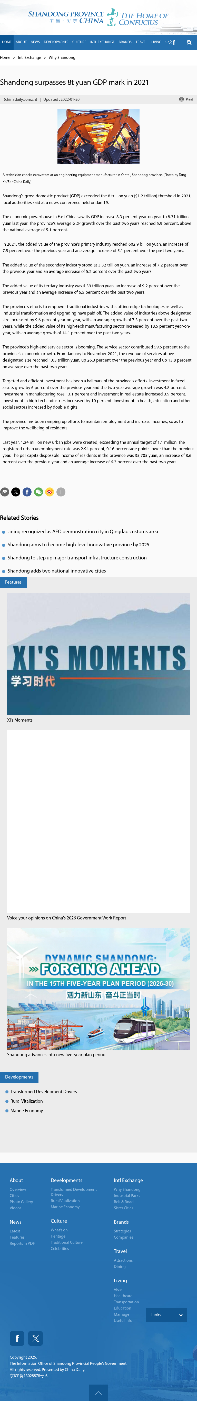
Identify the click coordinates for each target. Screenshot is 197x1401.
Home (5, 58)
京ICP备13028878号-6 (28, 1376)
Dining (120, 1267)
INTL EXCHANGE (102, 42)
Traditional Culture (67, 1243)
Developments (19, 1077)
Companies (123, 1238)
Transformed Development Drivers (44, 1092)
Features (13, 582)
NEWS (35, 42)
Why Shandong (62, 58)
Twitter (35, 1338)
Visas (118, 1290)
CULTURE (79, 42)
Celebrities (60, 1249)
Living (120, 1281)
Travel (120, 1251)
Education (122, 1308)
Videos (15, 1208)
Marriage (121, 1315)
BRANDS (125, 42)
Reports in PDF (22, 1244)
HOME (7, 42)
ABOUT (21, 42)
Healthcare (123, 1296)
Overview (18, 1190)
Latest (15, 1231)
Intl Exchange (29, 58)
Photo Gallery (21, 1202)
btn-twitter (189, 42)
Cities (14, 1196)
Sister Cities (123, 1208)
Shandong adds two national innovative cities (57, 571)
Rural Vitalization (27, 1101)
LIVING (156, 42)
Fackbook (17, 1338)
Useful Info (123, 1321)
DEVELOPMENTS (56, 42)
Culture (59, 1221)
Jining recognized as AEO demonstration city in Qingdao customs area (83, 531)
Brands (121, 1222)
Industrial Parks (127, 1196)
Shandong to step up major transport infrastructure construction (77, 558)
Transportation (126, 1302)
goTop (98, 1393)
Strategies (122, 1231)
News (16, 1222)
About (16, 1180)
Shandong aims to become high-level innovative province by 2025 (78, 545)
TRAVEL (141, 42)
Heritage (58, 1236)
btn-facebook (174, 42)
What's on (59, 1230)
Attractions (123, 1261)
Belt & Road (124, 1202)
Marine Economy (27, 1111)
